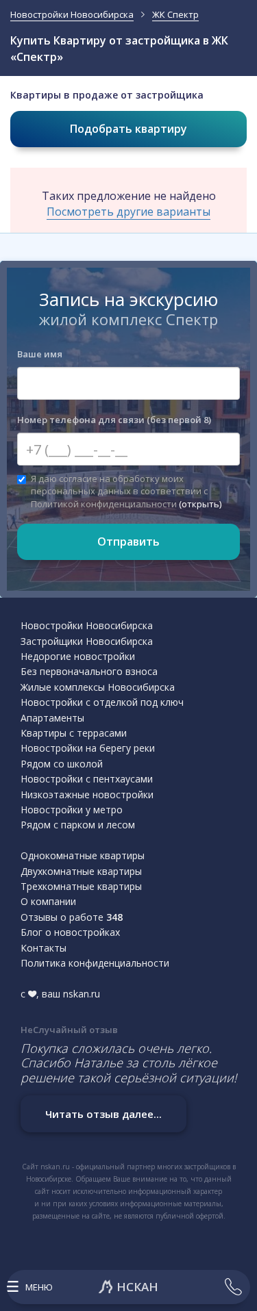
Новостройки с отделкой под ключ (102, 702)
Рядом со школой (62, 763)
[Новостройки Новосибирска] (128, 1287)
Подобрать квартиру (128, 128)
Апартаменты (52, 717)
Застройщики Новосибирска (87, 641)
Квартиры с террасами (74, 732)
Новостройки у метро (72, 809)
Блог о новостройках (70, 932)
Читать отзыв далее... (103, 1114)
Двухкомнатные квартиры (81, 871)
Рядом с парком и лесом (78, 824)
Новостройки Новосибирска (87, 625)
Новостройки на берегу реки (88, 747)
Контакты (43, 947)
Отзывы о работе (72, 917)
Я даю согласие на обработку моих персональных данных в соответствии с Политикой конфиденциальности (126, 490)
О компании (48, 901)
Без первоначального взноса (89, 671)
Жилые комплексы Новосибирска (98, 686)
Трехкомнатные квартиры (81, 886)
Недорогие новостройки (78, 656)
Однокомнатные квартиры (83, 855)
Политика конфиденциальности (95, 962)
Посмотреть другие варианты (128, 211)
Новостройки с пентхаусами (87, 778)
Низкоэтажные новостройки (87, 794)
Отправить (128, 541)
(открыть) (200, 504)
